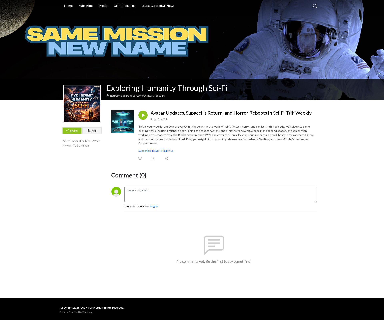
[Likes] (140, 158)
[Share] (167, 158)
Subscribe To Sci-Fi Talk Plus (156, 150)
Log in (154, 206)
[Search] (315, 6)
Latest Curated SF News (157, 5)
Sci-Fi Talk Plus (124, 5)
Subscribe (86, 5)
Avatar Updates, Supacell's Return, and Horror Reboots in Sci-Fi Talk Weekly (231, 113)
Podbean (87, 312)
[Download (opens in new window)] (153, 158)
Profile (103, 5)
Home (68, 5)
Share (74, 130)
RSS (93, 130)
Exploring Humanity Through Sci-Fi (167, 88)
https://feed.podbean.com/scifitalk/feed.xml (137, 95)
